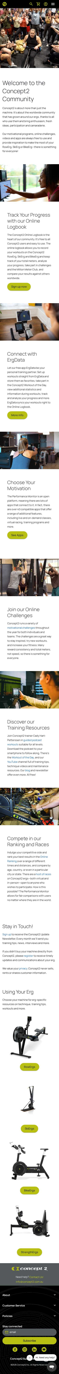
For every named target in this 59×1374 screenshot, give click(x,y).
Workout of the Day (23, 757)
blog (27, 770)
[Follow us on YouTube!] (44, 1350)
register (28, 955)
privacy (23, 968)
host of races (43, 874)
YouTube (12, 761)
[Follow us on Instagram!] (24, 1350)
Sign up (6, 934)
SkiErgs (29, 1128)
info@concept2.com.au (29, 1281)
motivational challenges (21, 627)
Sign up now (19, 286)
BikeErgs (29, 1190)
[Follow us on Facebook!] (15, 1350)
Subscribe (29, 1340)
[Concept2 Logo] (4, 4)
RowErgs (29, 1067)
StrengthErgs (29, 1252)
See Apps (17, 535)
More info (17, 415)
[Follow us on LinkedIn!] (34, 1350)
